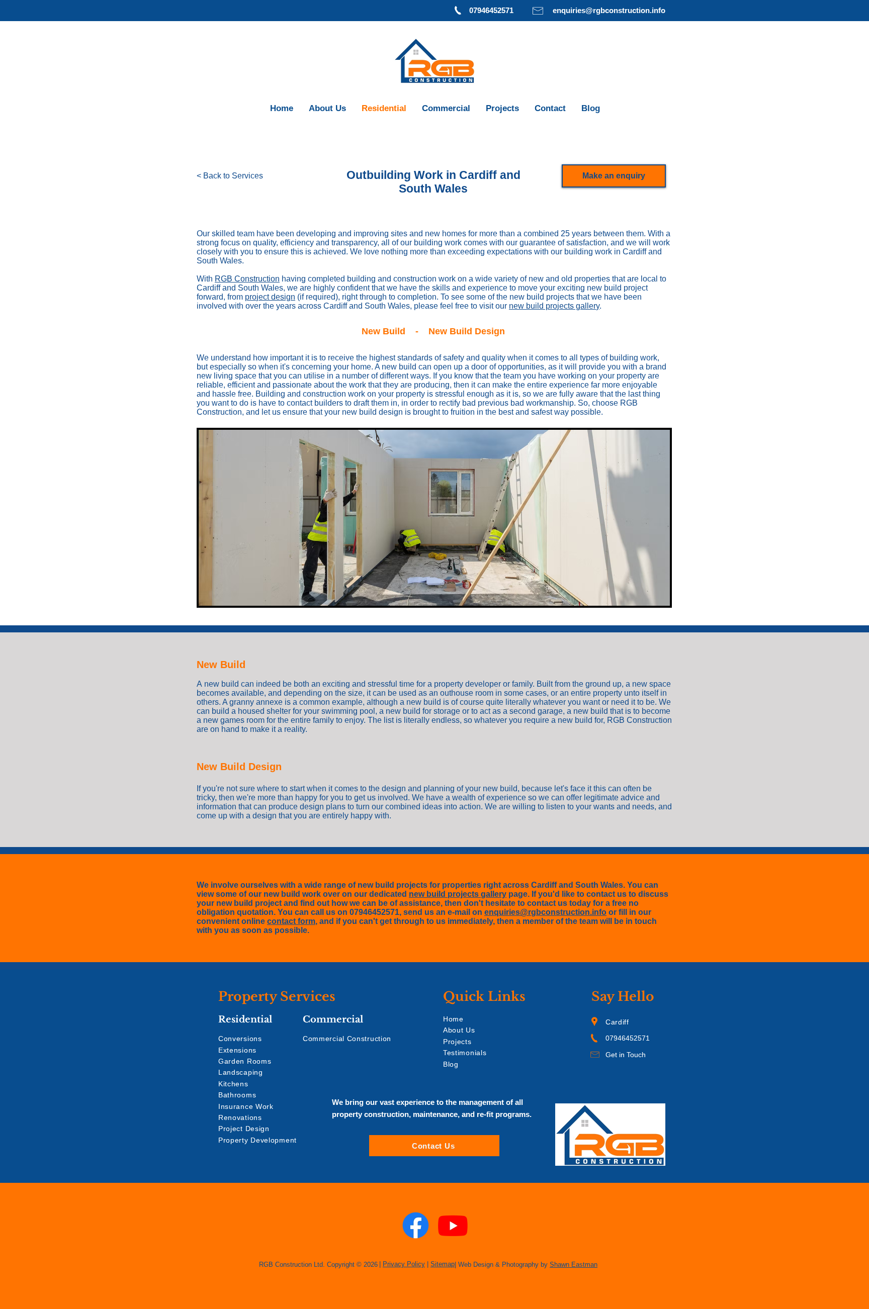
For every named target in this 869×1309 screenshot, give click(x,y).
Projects (457, 1042)
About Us (459, 1030)
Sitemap (442, 1264)
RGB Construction (247, 278)
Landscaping (240, 1072)
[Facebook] (415, 1225)
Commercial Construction (347, 1039)
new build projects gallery (554, 306)
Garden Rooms (244, 1061)
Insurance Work (246, 1106)
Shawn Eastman (573, 1264)
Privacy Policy (404, 1264)
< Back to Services (230, 175)
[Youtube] (453, 1225)
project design (270, 297)
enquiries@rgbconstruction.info (545, 912)
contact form (291, 921)
